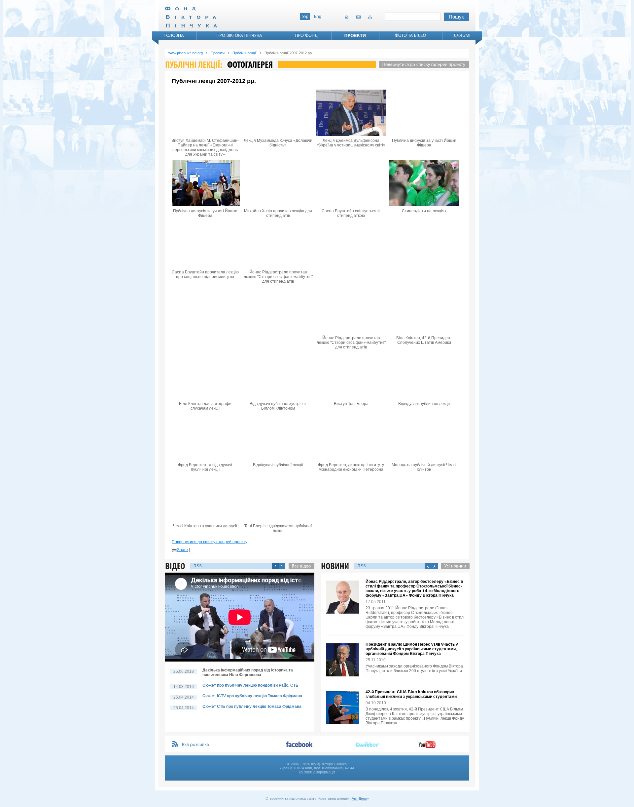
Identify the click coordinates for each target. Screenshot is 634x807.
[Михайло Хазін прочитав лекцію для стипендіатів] (278, 183)
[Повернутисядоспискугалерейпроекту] (422, 64)
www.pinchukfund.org (185, 53)
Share (182, 549)
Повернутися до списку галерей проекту (209, 542)
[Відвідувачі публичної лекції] (424, 376)
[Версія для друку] (174, 550)
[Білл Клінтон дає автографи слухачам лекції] (205, 376)
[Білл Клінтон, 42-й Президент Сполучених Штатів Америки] (424, 310)
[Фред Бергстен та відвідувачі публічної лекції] (205, 437)
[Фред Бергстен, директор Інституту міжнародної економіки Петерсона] (351, 437)
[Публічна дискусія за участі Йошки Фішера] (424, 113)
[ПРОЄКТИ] (355, 35)
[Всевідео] (299, 566)
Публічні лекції (244, 53)
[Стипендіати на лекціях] (424, 183)
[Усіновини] (454, 566)
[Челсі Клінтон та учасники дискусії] (205, 498)
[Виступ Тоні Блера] (351, 376)
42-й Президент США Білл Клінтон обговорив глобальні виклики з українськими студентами (411, 694)
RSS (198, 566)
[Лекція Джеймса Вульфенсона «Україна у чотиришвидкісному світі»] (351, 113)
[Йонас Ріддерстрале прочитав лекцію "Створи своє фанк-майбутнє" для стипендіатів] (278, 244)
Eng (317, 16)
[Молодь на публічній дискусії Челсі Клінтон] (424, 437)
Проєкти (218, 53)
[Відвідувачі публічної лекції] (278, 437)
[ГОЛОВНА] (174, 35)
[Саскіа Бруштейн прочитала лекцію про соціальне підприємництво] (205, 244)
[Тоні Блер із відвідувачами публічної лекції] (278, 498)
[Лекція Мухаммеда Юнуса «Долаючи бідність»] (278, 113)
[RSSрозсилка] (195, 744)
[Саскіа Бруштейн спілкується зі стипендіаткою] (351, 183)
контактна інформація (317, 772)
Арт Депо (359, 798)
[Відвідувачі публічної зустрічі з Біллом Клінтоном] (278, 376)
